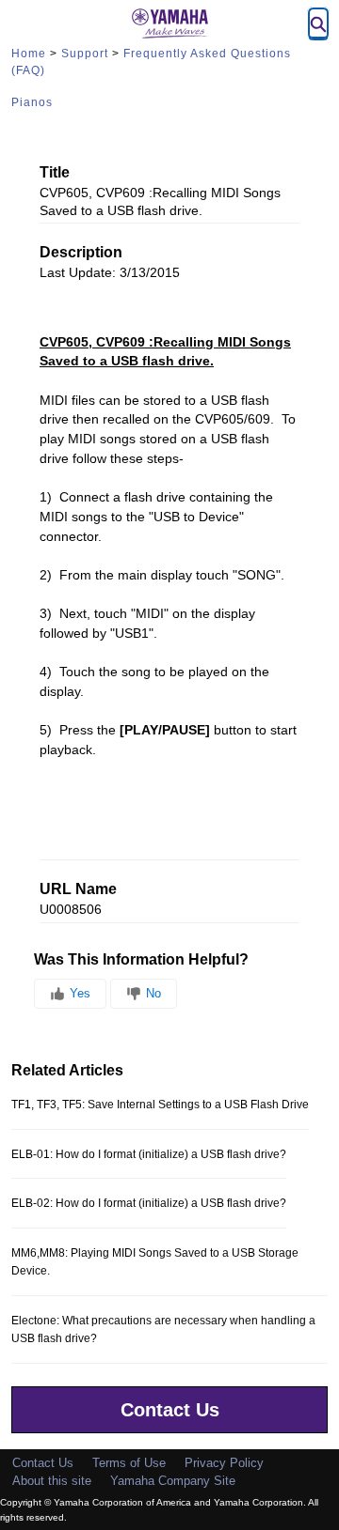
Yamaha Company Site (172, 1481)
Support (84, 53)
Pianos (32, 102)
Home (28, 53)
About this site (51, 1481)
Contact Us (170, 1409)
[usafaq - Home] (169, 23)
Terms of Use (129, 1463)
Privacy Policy (224, 1463)
